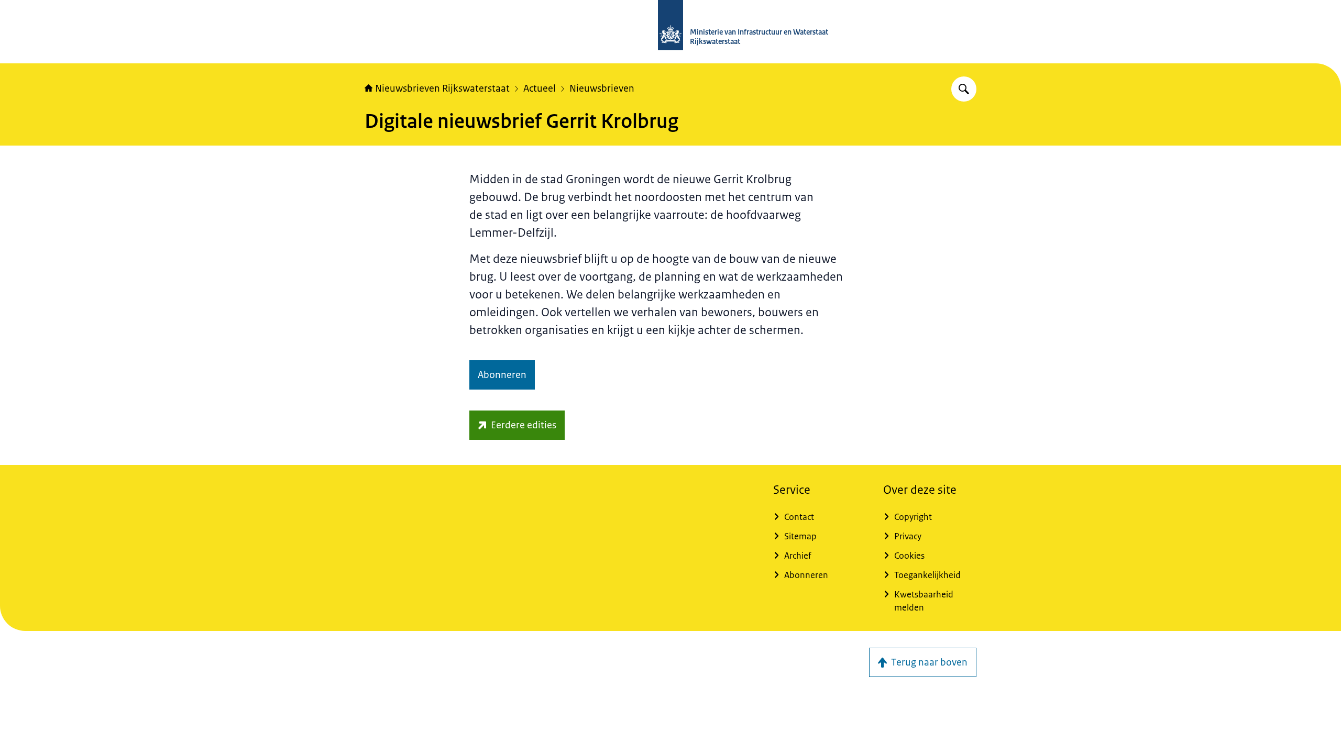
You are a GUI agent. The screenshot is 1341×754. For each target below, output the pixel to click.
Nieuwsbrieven (601, 88)
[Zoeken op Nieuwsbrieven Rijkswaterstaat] (963, 89)
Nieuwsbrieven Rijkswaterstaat (442, 88)
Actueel (539, 88)
